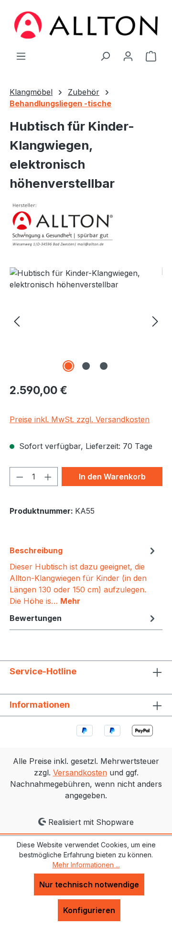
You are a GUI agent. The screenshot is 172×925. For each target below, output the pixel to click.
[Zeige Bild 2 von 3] (86, 366)
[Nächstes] (155, 320)
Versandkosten (80, 772)
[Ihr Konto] (128, 55)
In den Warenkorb (112, 476)
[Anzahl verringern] (20, 476)
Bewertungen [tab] (36, 618)
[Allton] (86, 224)
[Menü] (21, 55)
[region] (86, 321)
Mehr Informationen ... (86, 865)
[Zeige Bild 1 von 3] (68, 366)
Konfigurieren (89, 910)
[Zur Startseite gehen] (86, 25)
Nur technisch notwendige (89, 884)
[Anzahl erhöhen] (48, 476)
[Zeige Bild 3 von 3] (104, 366)
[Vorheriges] (17, 320)
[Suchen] (105, 55)
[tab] (84, 575)
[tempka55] (86, 321)
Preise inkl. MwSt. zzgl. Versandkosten (80, 419)
